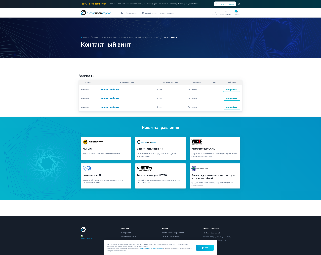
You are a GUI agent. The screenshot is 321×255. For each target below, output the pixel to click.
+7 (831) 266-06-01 (130, 13)
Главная (86, 37)
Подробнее (231, 89)
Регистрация (225, 14)
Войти (215, 14)
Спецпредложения (128, 237)
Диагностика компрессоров (173, 233)
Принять (205, 247)
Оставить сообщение (225, 4)
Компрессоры (126, 233)
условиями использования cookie (151, 248)
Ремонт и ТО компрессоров (172, 237)
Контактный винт (110, 89)
